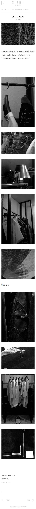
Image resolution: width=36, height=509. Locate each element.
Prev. (7, 500)
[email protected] (6, 482)
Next (28, 500)
